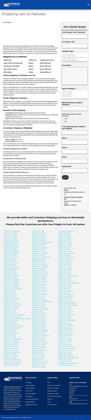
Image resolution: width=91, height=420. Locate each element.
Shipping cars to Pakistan (39, 238)
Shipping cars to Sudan (38, 287)
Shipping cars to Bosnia (10, 266)
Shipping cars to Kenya (64, 233)
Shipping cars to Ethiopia (39, 307)
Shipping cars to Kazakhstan (66, 231)
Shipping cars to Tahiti (38, 298)
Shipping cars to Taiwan (64, 266)
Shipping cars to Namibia (11, 356)
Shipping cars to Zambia (65, 309)
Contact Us (50, 399)
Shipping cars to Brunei (10, 272)
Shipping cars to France (38, 315)
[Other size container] (75, 60)
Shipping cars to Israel (38, 357)
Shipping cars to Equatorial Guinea (41, 302)
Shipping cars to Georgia (39, 320)
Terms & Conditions (52, 404)
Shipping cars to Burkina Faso (12, 275)
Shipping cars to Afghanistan (12, 231)
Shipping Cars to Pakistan (65, 354)
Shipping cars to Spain (38, 283)
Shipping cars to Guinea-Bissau (40, 335)
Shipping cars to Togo (64, 272)
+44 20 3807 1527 (73, 398)
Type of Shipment (69, 89)
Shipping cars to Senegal (39, 268)
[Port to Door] (75, 96)
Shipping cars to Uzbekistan (66, 294)
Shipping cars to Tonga (64, 274)
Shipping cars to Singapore (39, 275)
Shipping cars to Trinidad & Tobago (67, 275)
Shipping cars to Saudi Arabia (40, 266)
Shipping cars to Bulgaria (11, 274)
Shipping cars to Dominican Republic (14, 326)
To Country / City (68, 42)
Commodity (67, 65)
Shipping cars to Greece (38, 328)
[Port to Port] (75, 94)
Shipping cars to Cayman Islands (13, 288)
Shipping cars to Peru (38, 246)
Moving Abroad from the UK (32, 399)
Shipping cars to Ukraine (65, 287)
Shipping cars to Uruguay (65, 290)
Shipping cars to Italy (38, 359)
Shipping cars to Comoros (11, 300)
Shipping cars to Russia (38, 261)
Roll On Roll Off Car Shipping (54, 396)
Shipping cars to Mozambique (12, 352)
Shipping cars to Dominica (11, 324)
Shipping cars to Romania (39, 259)
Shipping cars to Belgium (11, 257)
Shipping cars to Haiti (38, 339)
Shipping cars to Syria (38, 296)
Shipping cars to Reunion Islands (41, 257)
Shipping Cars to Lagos (64, 352)
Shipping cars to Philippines (39, 248)
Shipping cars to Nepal (10, 357)
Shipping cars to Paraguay (39, 244)
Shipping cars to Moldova (11, 348)
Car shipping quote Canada (65, 365)
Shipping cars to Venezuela (65, 298)
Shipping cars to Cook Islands (12, 303)
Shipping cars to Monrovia (65, 333)
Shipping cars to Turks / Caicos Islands (68, 283)
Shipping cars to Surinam (39, 288)
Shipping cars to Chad (10, 290)
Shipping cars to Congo (10, 302)
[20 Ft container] (75, 54)
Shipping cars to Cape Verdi (11, 285)
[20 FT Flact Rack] (75, 56)
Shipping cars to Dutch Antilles (12, 328)
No (66, 121)
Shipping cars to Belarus (10, 255)
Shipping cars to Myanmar (11, 354)
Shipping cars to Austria (10, 244)
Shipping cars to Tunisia (64, 277)
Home (48, 382)
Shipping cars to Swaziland (39, 290)
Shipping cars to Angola (10, 236)
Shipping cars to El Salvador (40, 300)
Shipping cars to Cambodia (11, 279)
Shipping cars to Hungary (39, 344)
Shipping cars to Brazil (10, 270)
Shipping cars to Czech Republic (13, 316)
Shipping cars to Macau (64, 255)
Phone (65, 147)
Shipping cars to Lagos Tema (66, 315)
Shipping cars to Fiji (37, 311)
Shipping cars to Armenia (11, 240)
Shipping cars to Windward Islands (67, 305)
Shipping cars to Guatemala (40, 331)
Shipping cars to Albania (10, 233)
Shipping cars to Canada (10, 283)
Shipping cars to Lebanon (65, 242)
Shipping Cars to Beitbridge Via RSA (68, 357)
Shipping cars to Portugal (39, 251)
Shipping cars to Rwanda (39, 262)
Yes (66, 119)
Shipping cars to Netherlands (12, 359)
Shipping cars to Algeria (10, 234)
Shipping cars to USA (64, 292)
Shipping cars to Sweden (39, 292)
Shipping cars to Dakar (64, 316)
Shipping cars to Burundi (10, 277)
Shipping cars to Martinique (11, 341)
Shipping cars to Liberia (64, 248)
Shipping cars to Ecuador (11, 329)
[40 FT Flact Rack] (75, 59)
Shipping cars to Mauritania (11, 343)
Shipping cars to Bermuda (11, 262)
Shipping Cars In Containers (54, 385)
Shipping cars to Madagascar (66, 259)
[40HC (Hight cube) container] (75, 57)
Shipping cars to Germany (39, 322)
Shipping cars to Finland (38, 313)
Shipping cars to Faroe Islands (40, 309)
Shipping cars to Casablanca (66, 326)
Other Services (29, 391)
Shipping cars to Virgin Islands (66, 302)
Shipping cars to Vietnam (65, 300)
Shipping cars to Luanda (64, 328)
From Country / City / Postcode (74, 32)
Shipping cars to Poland (38, 249)
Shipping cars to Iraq (37, 354)
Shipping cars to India (38, 348)
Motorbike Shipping (30, 402)
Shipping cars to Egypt (10, 331)
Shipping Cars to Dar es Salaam (67, 348)
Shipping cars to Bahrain (10, 249)
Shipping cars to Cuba (10, 311)
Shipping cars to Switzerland (40, 294)
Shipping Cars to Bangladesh (66, 356)
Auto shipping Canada (64, 361)
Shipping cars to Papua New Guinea (42, 242)
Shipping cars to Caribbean (11, 287)
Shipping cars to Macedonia (65, 257)
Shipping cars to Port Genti (65, 341)
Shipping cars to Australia (11, 242)
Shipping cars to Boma (64, 337)
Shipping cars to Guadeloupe (40, 329)
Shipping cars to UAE (64, 288)
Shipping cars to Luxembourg (66, 253)
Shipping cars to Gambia (39, 318)
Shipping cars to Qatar (38, 255)
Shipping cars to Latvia (64, 240)
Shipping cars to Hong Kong (39, 343)
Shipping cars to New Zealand (12, 363)
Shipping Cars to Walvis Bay (65, 350)
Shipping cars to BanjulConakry (66, 320)
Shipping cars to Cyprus (10, 313)
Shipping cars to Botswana (11, 268)
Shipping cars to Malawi (64, 261)
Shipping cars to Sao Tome (39, 264)
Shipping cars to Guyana (39, 337)
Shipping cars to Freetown (65, 318)
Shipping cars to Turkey (64, 279)
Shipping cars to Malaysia (65, 262)
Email (64, 157)
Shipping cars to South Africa (40, 281)
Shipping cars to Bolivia (10, 264)
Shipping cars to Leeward (65, 244)
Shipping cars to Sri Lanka (39, 285)
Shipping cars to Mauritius (11, 344)
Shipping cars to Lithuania (65, 251)
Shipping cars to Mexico (10, 346)
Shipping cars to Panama (39, 240)
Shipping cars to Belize (10, 259)
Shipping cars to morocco (11, 350)
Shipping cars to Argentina (11, 238)
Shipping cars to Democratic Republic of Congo (17, 318)
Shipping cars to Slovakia (39, 277)
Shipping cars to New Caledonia (12, 361)
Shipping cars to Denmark (11, 320)
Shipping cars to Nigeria (38, 233)
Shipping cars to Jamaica (39, 363)
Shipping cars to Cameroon (11, 281)
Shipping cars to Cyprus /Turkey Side (14, 315)
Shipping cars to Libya (64, 249)
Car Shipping (28, 382)
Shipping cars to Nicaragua (11, 365)
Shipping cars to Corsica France (12, 305)
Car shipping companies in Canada (67, 363)
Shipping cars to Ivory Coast (40, 361)
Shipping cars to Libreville (65, 339)
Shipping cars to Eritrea (38, 303)
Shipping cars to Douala (64, 331)
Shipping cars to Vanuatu (65, 296)
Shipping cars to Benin (10, 261)
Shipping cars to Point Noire (65, 329)
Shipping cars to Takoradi (65, 335)
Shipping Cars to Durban (65, 344)
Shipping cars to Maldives (11, 333)
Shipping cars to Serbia (38, 270)
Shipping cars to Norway (39, 234)
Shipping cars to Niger (38, 231)
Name (64, 138)
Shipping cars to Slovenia (39, 279)
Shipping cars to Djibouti (10, 322)
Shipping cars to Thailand (65, 270)
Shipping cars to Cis (9, 296)
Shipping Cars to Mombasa (65, 346)
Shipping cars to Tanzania (65, 268)
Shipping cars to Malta (10, 337)
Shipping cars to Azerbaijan (11, 246)
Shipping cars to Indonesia (39, 350)
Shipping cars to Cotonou (65, 313)
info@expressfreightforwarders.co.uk (78, 403)
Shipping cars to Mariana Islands (13, 339)
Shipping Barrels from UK (31, 404)
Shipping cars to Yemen (64, 307)
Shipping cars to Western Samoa (67, 303)
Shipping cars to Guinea (38, 333)
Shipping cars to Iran (37, 352)
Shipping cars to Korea (64, 234)
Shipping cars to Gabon (38, 316)
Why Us (49, 402)
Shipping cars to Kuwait (64, 236)
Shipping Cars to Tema (64, 343)
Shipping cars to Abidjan (65, 324)
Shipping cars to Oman (38, 236)
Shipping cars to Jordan (38, 367)
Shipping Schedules (52, 391)
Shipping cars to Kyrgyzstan (66, 238)
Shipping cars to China (10, 294)
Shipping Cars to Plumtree (65, 359)
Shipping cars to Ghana (38, 324)
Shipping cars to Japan (38, 365)
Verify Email (67, 166)
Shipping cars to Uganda (65, 285)
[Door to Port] (75, 93)
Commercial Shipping (30, 393)
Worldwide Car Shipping (53, 388)
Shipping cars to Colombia (11, 298)
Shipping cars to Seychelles (39, 272)
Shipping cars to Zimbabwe (65, 311)
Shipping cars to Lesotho (65, 246)
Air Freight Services (30, 388)
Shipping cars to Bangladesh (12, 251)
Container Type (68, 51)
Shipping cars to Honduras (39, 341)
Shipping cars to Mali (9, 335)
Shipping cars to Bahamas (11, 248)
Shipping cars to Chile (10, 292)
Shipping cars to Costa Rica (11, 307)
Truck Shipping (29, 396)
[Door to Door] (75, 91)
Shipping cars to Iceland (38, 346)
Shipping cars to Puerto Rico (40, 253)
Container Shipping (30, 385)
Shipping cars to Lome (64, 322)
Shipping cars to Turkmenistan (66, 281)
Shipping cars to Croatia (10, 309)
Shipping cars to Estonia (39, 305)
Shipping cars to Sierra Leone (40, 274)
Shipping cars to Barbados (11, 253)
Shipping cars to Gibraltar (39, 326)
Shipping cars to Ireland (38, 356)
